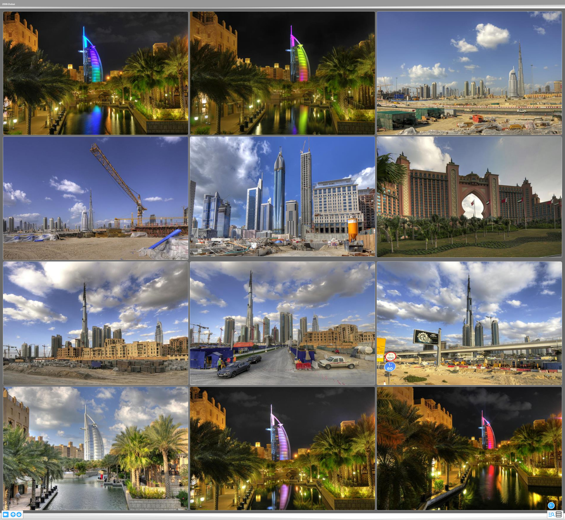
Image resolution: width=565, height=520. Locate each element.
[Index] (551, 514)
